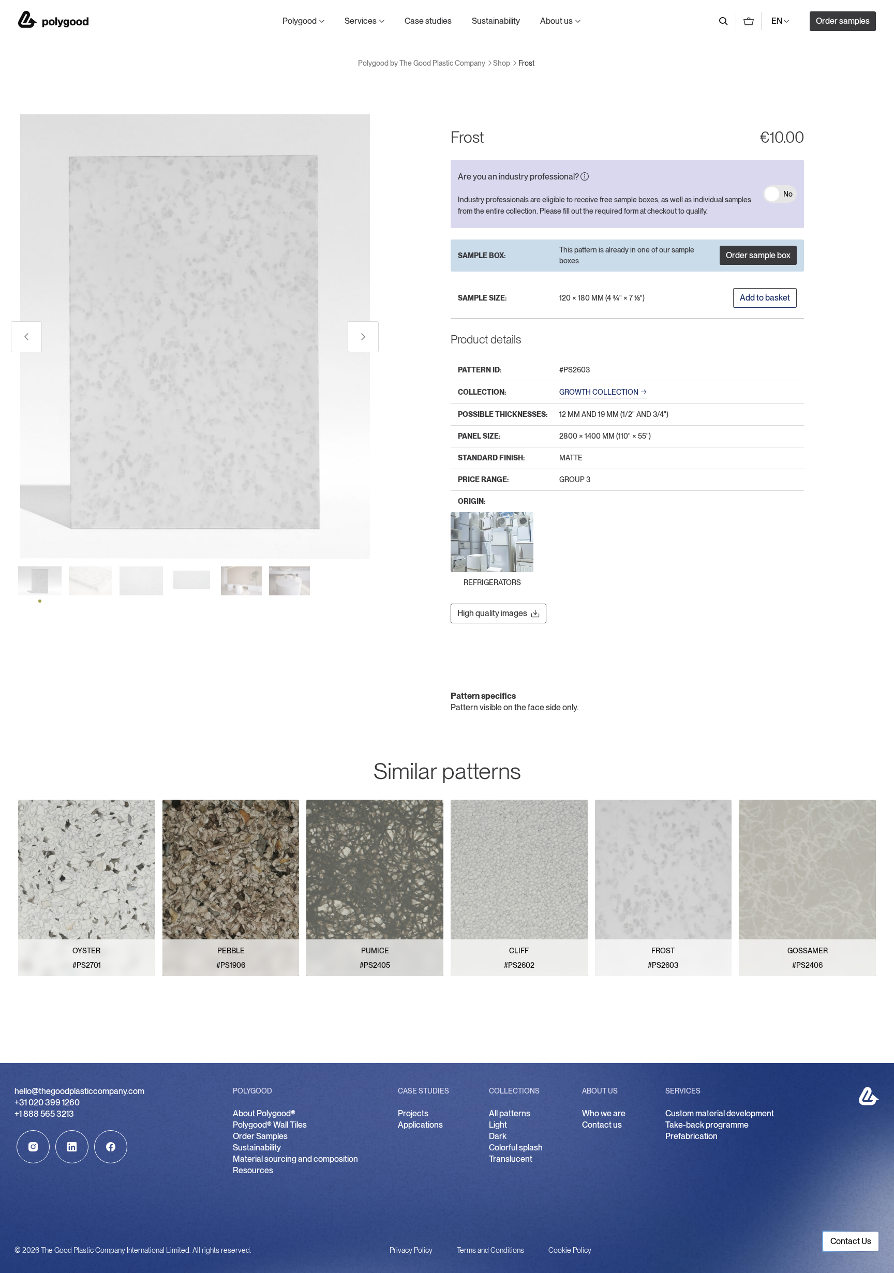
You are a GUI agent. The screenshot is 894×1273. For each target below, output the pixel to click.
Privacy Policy (411, 1250)
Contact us (602, 1125)
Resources (253, 1170)
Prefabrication (691, 1136)
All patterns (509, 1113)
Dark (497, 1136)
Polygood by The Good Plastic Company (53, 19)
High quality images (492, 613)
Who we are (603, 1113)
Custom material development (719, 1113)
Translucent (510, 1159)
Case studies (428, 21)
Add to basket (765, 298)
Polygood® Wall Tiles (270, 1125)
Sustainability (496, 21)
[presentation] (26, 336)
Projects (413, 1113)
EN (776, 21)
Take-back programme (707, 1125)
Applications (420, 1125)
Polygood (299, 21)
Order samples (843, 21)
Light (498, 1125)
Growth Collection (598, 392)
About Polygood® (264, 1113)
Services (361, 21)
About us (556, 21)
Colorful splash (516, 1147)
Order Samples (260, 1136)
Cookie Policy (569, 1250)
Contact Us (850, 1241)
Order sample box (758, 255)
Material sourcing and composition (295, 1159)
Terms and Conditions (490, 1250)
